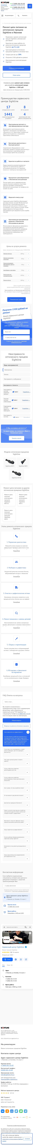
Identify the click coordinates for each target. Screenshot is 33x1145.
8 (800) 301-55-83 (7, 1070)
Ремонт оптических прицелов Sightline (13, 1048)
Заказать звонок (16, 438)
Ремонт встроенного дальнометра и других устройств (8, 265)
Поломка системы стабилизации (7, 400)
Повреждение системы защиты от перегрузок (7, 408)
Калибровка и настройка (9, 270)
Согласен (27, 1138)
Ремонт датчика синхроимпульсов (7, 275)
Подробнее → (26, 392)
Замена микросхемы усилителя (8, 258)
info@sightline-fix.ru (7, 1075)
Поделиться (2, 1111)
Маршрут (9, 959)
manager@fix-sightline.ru (9, 1079)
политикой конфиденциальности (19, 341)
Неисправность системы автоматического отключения (8, 418)
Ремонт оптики (7, 280)
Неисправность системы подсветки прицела (8, 392)
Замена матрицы (7, 253)
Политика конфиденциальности (16, 1125)
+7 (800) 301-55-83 (18, 4)
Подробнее (16, 551)
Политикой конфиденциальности (20, 891)
